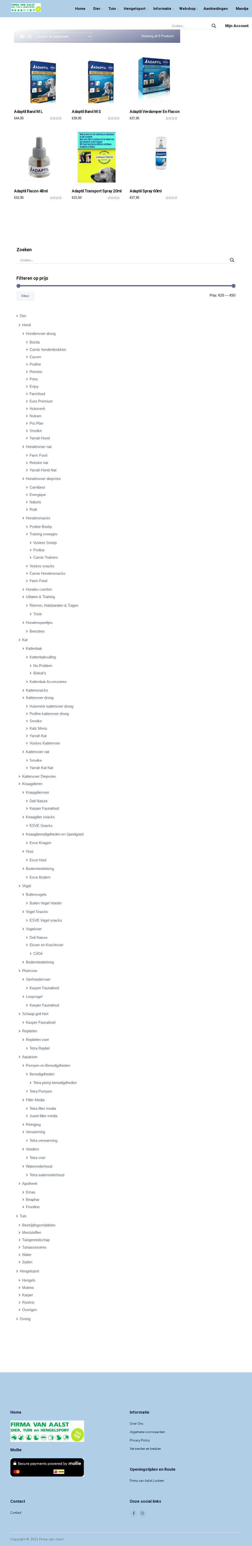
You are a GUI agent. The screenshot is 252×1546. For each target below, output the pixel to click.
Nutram (36, 416)
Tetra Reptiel (39, 1048)
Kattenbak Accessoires (48, 682)
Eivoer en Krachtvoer (46, 945)
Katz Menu (38, 728)
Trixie (37, 614)
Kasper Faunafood (44, 808)
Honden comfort (39, 589)
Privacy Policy (140, 1440)
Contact (15, 1513)
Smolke (36, 431)
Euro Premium (41, 401)
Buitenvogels (36, 894)
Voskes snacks (42, 566)
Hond (26, 325)
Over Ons (136, 1424)
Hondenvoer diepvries (43, 479)
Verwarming (35, 1132)
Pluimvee (29, 971)
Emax (30, 1192)
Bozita (35, 342)
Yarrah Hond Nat (43, 470)
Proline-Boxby (41, 527)
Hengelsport (134, 8)
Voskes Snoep (45, 543)
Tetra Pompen (41, 1091)
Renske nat (39, 463)
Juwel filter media (43, 1116)
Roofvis (28, 1302)
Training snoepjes (44, 534)
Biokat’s (39, 673)
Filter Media (35, 1100)
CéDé (38, 953)
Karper (27, 1295)
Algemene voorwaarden (147, 1432)
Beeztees (37, 631)
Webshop (187, 8)
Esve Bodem (40, 877)
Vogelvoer (34, 929)
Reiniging (33, 1124)
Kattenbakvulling (43, 657)
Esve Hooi (38, 860)
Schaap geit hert (35, 1014)
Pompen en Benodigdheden (48, 1065)
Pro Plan (36, 423)
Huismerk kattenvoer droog (51, 706)
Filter (25, 296)
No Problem (42, 666)
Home (80, 8)
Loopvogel (34, 996)
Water (27, 1254)
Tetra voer (38, 1158)
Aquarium (30, 1057)
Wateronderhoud (39, 1166)
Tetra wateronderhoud (47, 1175)
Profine (35, 364)
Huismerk (37, 408)
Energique (38, 495)
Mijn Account (237, 26)
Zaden (27, 1262)
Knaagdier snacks (40, 817)
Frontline (33, 1207)
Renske (36, 372)
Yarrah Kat (38, 736)
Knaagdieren (32, 784)
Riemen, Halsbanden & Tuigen (54, 605)
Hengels (28, 1280)
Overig (25, 1319)
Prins (34, 379)
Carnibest (37, 487)
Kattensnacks (37, 690)
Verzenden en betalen (145, 1449)
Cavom (35, 357)
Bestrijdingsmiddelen (38, 1225)
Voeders (32, 1149)
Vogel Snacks (37, 912)
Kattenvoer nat (37, 752)
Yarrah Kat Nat (41, 768)
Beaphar (32, 1199)
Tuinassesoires (34, 1247)
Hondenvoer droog (41, 333)
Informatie (162, 8)
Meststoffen (31, 1232)
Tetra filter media (43, 1108)
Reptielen (29, 1031)
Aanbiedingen (216, 8)
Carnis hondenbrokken (48, 349)
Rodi (33, 509)
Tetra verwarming (43, 1140)
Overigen (29, 1310)
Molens (28, 1287)
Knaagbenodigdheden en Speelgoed (54, 834)
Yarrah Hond (40, 438)
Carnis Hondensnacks (47, 573)
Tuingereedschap (36, 1240)
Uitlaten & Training (40, 597)
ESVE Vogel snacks (46, 920)
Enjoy (34, 386)
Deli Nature (38, 801)
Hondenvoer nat (38, 447)
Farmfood (37, 394)
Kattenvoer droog (39, 698)
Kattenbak (34, 648)
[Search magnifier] (213, 25)
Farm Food (38, 455)
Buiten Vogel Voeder (46, 903)
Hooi (29, 851)
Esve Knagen (40, 843)
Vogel (26, 886)
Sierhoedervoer (38, 979)
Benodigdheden (42, 1074)
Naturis (35, 502)
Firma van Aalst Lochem (147, 1481)
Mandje (242, 8)
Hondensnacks (38, 518)
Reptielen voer (37, 1039)
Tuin (112, 8)
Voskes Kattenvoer (45, 743)
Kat (25, 640)
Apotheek (29, 1183)
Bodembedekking (40, 868)
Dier (96, 8)
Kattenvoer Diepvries (39, 776)
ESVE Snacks (41, 825)
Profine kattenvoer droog (49, 713)
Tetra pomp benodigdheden (55, 1083)
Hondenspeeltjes (39, 622)
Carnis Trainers (45, 557)
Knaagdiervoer (37, 792)
